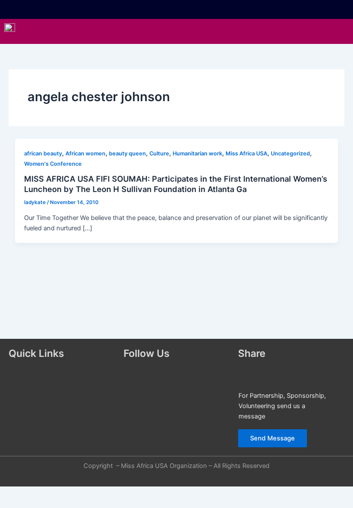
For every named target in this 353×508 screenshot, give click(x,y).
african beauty (43, 153)
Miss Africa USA (246, 153)
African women (85, 153)
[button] (200, 31)
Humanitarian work (197, 153)
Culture (159, 153)
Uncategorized (290, 153)
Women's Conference (53, 164)
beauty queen (127, 153)
